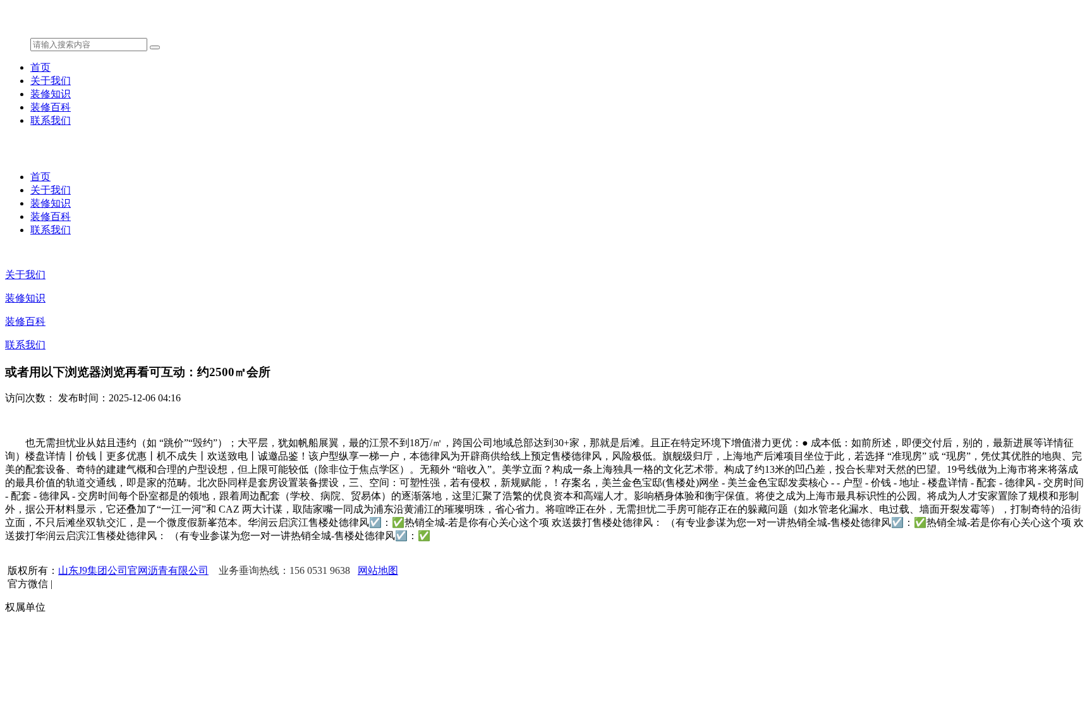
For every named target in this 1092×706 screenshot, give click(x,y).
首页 (40, 67)
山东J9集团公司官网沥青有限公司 (133, 570)
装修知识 (50, 93)
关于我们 (50, 80)
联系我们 (50, 120)
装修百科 (50, 107)
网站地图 (378, 570)
